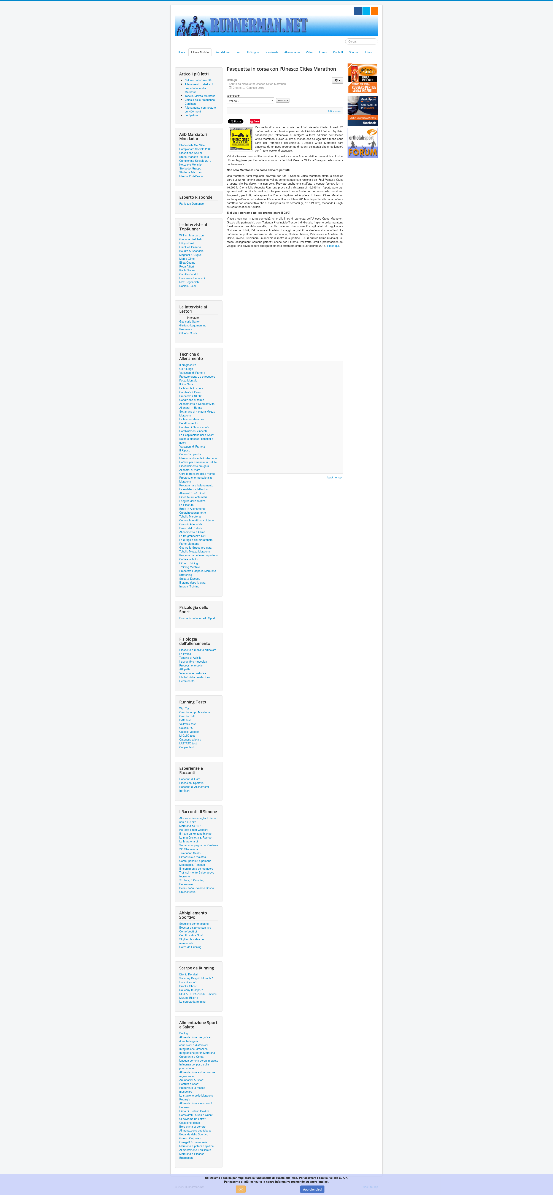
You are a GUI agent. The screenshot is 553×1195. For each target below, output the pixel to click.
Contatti (338, 52)
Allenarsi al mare (189, 470)
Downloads (271, 52)
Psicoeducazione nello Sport (197, 618)
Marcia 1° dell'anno (191, 176)
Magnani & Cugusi (190, 255)
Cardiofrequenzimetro (192, 512)
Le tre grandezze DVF (193, 536)
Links (368, 52)
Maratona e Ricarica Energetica (191, 1156)
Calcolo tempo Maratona (194, 712)
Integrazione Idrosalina (193, 1049)
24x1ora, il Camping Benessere (191, 882)
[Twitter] (366, 11)
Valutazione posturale (192, 673)
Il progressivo (187, 365)
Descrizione (222, 52)
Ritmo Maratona (189, 544)
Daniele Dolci (187, 286)
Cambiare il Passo (190, 392)
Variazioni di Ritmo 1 (192, 373)
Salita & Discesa (189, 579)
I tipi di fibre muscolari (193, 661)
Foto (238, 52)
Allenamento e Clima (192, 532)
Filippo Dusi (186, 243)
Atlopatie (184, 669)
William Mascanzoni (191, 235)
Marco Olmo (187, 259)
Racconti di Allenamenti (194, 787)
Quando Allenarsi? (190, 524)
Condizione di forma (191, 400)
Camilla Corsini (188, 274)
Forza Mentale (188, 380)
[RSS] (374, 11)
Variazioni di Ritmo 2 (192, 446)
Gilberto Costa (188, 333)
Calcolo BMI (187, 716)
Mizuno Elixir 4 (188, 998)
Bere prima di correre (192, 1127)
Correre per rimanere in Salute (198, 462)
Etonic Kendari (188, 974)
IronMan (184, 791)
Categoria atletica (190, 739)
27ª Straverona (188, 849)
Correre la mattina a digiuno (196, 520)
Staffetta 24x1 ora (190, 172)
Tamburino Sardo (189, 853)
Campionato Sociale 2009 (195, 149)
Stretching (185, 575)
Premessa (185, 329)
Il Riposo (184, 450)
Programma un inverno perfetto (198, 555)
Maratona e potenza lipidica (196, 1146)
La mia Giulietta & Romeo (195, 837)
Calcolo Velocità (189, 732)
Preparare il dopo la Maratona (197, 571)
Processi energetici (191, 665)
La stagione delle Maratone (196, 1095)
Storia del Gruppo (190, 168)
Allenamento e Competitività (197, 404)
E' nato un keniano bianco (195, 834)
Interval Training (189, 586)
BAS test (185, 720)
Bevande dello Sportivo (193, 1134)
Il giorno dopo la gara (192, 582)
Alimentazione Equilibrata (195, 1150)
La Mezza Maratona (191, 419)
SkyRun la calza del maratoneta (191, 941)
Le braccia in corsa (191, 388)
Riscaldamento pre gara (194, 466)
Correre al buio (188, 559)
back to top (334, 477)
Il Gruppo (253, 52)
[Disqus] (285, 304)
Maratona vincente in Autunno (198, 458)
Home (181, 52)
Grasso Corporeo (189, 1138)
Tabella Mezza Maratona (194, 551)
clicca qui (333, 246)
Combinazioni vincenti (193, 431)
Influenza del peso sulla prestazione (194, 1066)
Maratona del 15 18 (191, 826)
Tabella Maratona (190, 516)
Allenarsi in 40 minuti (192, 493)
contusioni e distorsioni (193, 1045)
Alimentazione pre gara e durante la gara (194, 1039)
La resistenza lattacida (193, 489)
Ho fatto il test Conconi (193, 830)
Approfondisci (312, 1189)
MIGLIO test (187, 736)
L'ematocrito (186, 681)
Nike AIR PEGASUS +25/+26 (197, 994)
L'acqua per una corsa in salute (198, 1060)
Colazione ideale (189, 1123)
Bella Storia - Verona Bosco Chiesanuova (196, 890)
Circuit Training (188, 563)
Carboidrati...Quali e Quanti (196, 1115)
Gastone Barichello (191, 239)
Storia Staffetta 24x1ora (194, 157)
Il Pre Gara (186, 384)
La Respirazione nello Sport (196, 435)
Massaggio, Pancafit (192, 865)
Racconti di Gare (189, 779)
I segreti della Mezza (192, 501)
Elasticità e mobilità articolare (197, 650)
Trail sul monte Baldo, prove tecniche (196, 874)
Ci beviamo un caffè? (192, 1119)
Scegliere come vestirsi (194, 924)
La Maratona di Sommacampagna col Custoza (198, 843)
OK (240, 1189)
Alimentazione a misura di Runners (195, 1105)
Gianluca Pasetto (190, 247)
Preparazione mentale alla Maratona (195, 479)
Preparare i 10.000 (190, 396)
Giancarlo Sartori (189, 321)
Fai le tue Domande (191, 204)
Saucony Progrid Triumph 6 (196, 978)
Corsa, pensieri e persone (195, 861)
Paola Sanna (187, 270)
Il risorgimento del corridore (196, 869)
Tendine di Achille (190, 658)
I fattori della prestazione (194, 677)
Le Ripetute (186, 505)
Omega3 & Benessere (193, 1142)
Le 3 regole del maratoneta (196, 540)
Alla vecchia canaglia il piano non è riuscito (197, 820)
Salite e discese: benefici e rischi (196, 441)
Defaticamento (188, 423)
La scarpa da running (192, 1001)
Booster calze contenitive (195, 927)
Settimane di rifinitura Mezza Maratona (197, 413)
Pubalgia (184, 1099)
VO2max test (187, 724)
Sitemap (354, 52)
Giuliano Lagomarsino (192, 325)
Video (309, 52)
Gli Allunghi (186, 369)
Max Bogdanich (189, 282)
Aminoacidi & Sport (191, 1080)
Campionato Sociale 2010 (195, 161)
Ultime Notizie (200, 52)
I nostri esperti (188, 982)
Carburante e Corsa (191, 1057)
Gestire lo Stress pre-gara (195, 547)
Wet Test (185, 708)
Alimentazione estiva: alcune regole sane (197, 1074)
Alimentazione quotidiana (195, 1130)
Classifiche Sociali (190, 153)
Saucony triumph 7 (191, 990)
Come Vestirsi (188, 931)
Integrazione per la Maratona (197, 1053)
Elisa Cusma (187, 262)
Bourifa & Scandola (191, 251)
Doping (183, 1033)
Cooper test (186, 747)
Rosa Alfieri (186, 266)
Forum (323, 52)
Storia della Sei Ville (192, 145)
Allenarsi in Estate (190, 408)
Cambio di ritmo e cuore (194, 427)
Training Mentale (189, 567)
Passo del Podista (190, 528)
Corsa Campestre (190, 454)
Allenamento (292, 52)
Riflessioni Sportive (191, 783)
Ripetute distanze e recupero (197, 376)
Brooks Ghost (188, 986)
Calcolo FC (186, 728)
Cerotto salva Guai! (191, 935)
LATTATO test (188, 743)
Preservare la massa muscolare (192, 1090)
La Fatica (185, 654)
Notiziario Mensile (190, 164)
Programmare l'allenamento (196, 485)
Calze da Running (190, 947)
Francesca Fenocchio (192, 278)
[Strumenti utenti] (337, 80)
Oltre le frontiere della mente (197, 474)
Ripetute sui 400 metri (193, 497)
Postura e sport (189, 1084)
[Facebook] (358, 11)
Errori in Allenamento (192, 509)
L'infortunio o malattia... (193, 857)
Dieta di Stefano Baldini (194, 1111)
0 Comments (335, 111)
